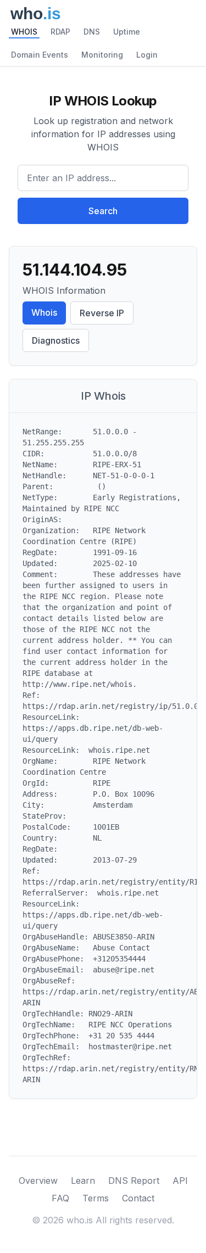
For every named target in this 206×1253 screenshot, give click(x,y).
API (180, 1180)
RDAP (60, 31)
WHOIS (24, 31)
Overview (38, 1180)
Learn (83, 1180)
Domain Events (39, 54)
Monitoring (102, 54)
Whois (44, 312)
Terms (95, 1198)
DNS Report (133, 1180)
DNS (91, 31)
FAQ (60, 1198)
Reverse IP (102, 312)
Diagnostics (56, 340)
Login (147, 54)
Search (103, 210)
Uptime (126, 31)
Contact (138, 1198)
